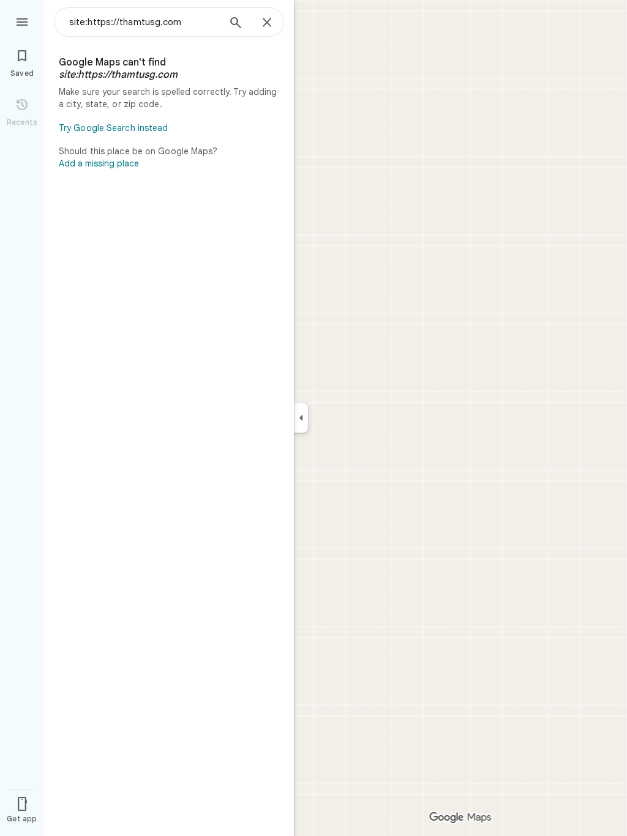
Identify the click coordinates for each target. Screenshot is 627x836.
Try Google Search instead (113, 127)
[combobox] (144, 22)
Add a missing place (99, 163)
